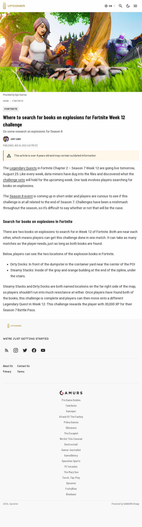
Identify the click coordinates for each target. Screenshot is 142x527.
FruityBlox (71, 488)
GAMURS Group (131, 504)
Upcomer (71, 483)
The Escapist (71, 433)
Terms (20, 371)
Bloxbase (71, 494)
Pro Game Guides (71, 400)
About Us (8, 366)
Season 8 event (21, 196)
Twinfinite (71, 405)
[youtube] (43, 350)
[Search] (120, 6)
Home (6, 100)
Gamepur (71, 411)
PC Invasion (71, 466)
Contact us (23, 366)
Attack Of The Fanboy (71, 416)
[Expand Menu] (135, 6)
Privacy (7, 371)
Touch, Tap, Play (71, 477)
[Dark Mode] (128, 6)
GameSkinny (71, 455)
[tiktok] (49, 350)
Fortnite (17, 100)
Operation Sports (71, 461)
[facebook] (34, 350)
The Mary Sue (71, 472)
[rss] (6, 350)
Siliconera (71, 427)
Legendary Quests (23, 168)
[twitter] (25, 350)
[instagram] (15, 350)
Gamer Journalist (71, 450)
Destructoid (71, 444)
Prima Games (71, 422)
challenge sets (14, 180)
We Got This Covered (71, 438)
